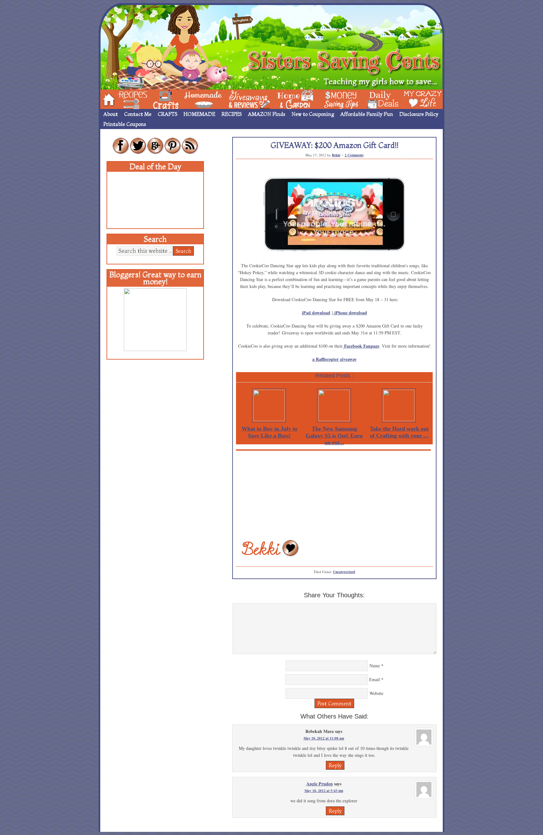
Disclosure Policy (418, 114)
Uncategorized (344, 571)
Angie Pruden (319, 783)
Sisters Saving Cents (271, 46)
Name (375, 666)
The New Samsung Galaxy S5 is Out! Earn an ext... (334, 436)
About (110, 114)
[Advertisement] (334, 495)
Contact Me (137, 114)
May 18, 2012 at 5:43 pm (323, 790)
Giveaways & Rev (244, 99)
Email (374, 679)
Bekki (336, 155)
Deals (380, 99)
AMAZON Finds (266, 114)
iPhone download (350, 312)
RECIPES (232, 114)
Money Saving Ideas (339, 99)
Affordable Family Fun (366, 114)
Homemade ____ (195, 99)
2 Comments (354, 155)
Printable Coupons (124, 124)
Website (376, 693)
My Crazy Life (412, 99)
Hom (107, 99)
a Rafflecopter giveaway (334, 359)
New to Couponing (313, 114)
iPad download (316, 312)
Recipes (127, 99)
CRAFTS (167, 114)
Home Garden (289, 99)
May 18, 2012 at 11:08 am (324, 738)
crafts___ (157, 99)
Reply (335, 765)
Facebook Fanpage (361, 346)
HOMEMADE (199, 114)
